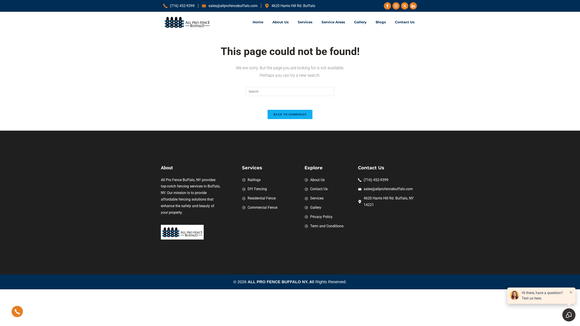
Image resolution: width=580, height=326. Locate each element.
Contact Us (405, 22)
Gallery (360, 22)
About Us (280, 22)
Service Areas (333, 22)
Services (305, 22)
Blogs (381, 22)
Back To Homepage (290, 114)
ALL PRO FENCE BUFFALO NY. (278, 282)
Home (258, 22)
